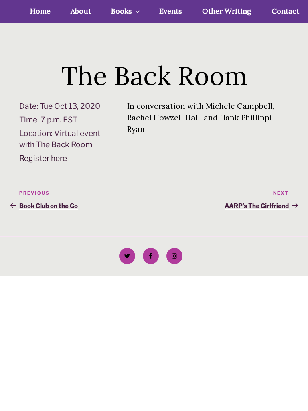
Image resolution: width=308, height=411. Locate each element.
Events (170, 11)
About (81, 11)
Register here (43, 158)
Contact (285, 11)
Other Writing (226, 11)
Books (121, 11)
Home (40, 11)
